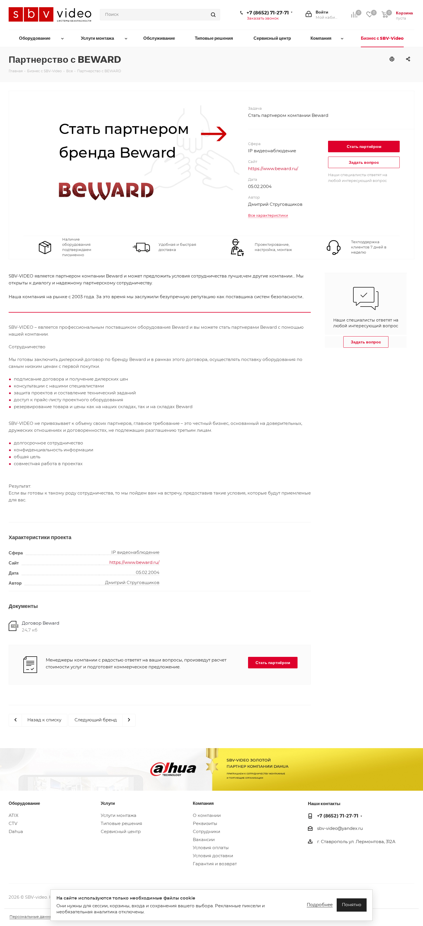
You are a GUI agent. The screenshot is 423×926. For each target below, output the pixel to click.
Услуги (108, 803)
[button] (364, 146)
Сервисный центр (121, 832)
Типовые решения (121, 824)
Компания (203, 803)
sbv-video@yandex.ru (340, 828)
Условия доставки (213, 856)
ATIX (13, 815)
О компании (207, 815)
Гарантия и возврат (215, 864)
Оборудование (24, 803)
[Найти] (213, 14)
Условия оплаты (211, 848)
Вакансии (204, 840)
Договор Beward (40, 623)
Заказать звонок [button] (263, 18)
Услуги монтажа (118, 815)
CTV (13, 824)
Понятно (351, 905)
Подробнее (320, 905)
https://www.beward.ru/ (273, 169)
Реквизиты (205, 824)
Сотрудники (206, 832)
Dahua (16, 832)
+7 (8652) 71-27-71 (268, 12)
